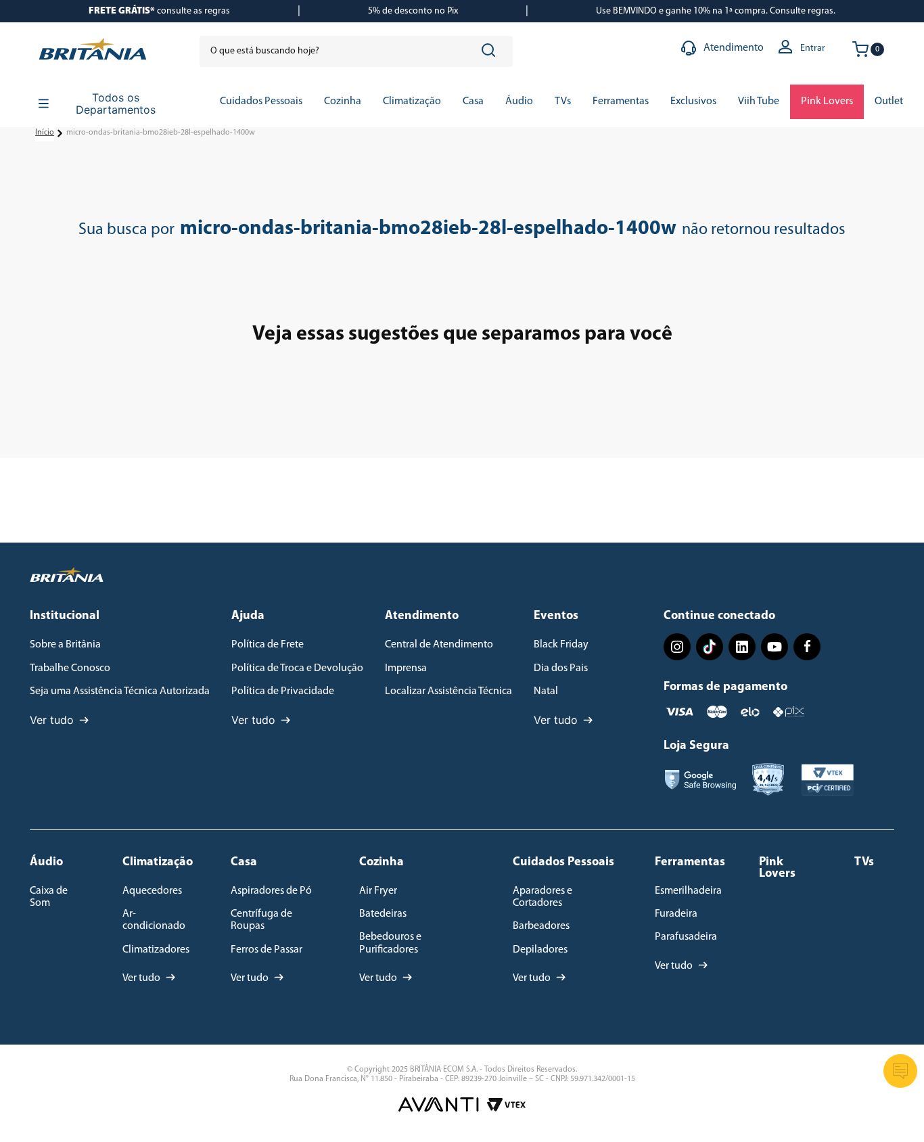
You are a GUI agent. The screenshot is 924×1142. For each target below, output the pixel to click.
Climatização (157, 862)
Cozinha (381, 862)
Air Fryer (378, 891)
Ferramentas (690, 862)
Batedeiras (383, 914)
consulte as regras (159, 11)
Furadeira (676, 914)
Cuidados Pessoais (563, 862)
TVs (864, 862)
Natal (546, 691)
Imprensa (406, 668)
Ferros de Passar (266, 949)
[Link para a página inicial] (45, 133)
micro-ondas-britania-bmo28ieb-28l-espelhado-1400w (160, 133)
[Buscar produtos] (491, 51)
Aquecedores (152, 891)
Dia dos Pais (561, 668)
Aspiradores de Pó (271, 891)
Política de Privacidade (282, 691)
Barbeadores (541, 926)
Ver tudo (52, 720)
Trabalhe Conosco (70, 668)
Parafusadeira (686, 937)
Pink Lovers (777, 868)
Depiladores (540, 949)
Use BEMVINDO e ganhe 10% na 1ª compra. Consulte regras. (715, 11)
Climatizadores (155, 949)
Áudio (46, 862)
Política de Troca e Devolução (297, 668)
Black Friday (561, 644)
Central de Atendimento (439, 644)
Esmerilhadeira (688, 891)
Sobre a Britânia (65, 644)
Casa (244, 862)
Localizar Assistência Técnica (448, 691)
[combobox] (356, 51)
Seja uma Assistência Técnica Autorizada (120, 691)
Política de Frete (267, 644)
